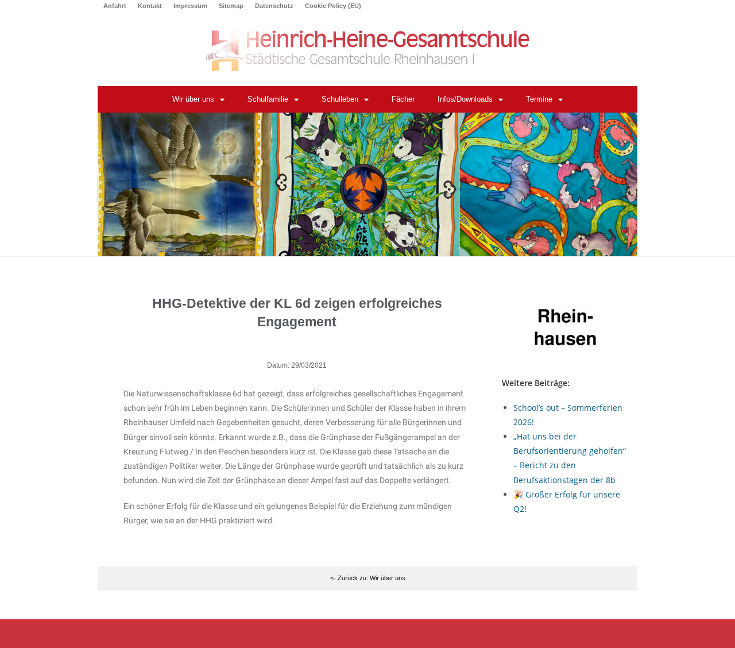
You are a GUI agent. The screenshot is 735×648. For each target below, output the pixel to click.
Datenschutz (274, 5)
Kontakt (150, 5)
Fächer (403, 99)
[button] (367, 578)
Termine (539, 99)
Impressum (190, 5)
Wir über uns (193, 99)
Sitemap (231, 5)
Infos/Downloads (465, 99)
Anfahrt (114, 5)
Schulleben (340, 99)
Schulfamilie (267, 99)
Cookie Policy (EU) (333, 5)
